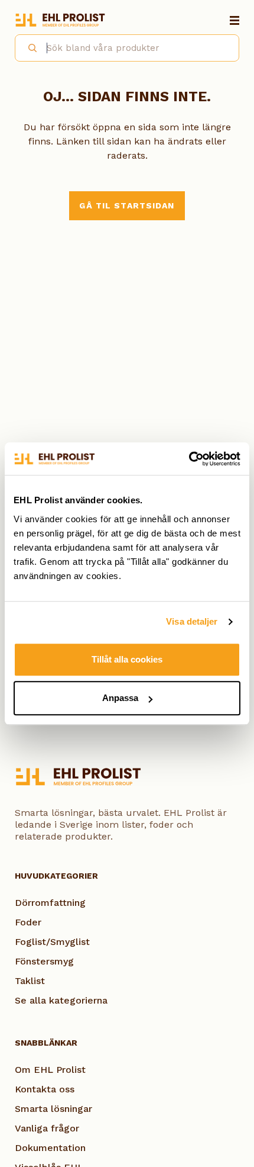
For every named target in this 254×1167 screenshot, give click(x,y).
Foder (28, 922)
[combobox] (127, 48)
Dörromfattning (50, 902)
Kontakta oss (44, 1089)
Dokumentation (50, 1147)
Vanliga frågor (47, 1128)
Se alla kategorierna (61, 1000)
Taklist (30, 980)
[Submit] (27, 46)
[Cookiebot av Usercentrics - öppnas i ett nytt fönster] (188, 459)
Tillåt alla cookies (127, 659)
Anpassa (120, 698)
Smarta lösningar (53, 1108)
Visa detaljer (191, 621)
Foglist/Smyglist (52, 941)
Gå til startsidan (126, 205)
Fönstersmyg (44, 961)
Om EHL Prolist (50, 1069)
